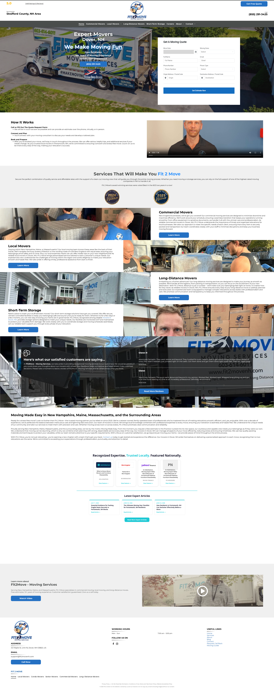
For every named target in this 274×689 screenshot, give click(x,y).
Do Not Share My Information (120, 684)
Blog (209, 639)
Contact (210, 641)
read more (245, 361)
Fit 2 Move (16, 671)
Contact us (107, 437)
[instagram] (117, 644)
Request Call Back (214, 643)
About (209, 637)
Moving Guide (213, 646)
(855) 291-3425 (258, 14)
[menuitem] (81, 23)
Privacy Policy (105, 684)
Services (210, 635)
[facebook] (113, 644)
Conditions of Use (134, 684)
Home (209, 633)
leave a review (60, 369)
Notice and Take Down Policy (148, 684)
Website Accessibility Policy (164, 684)
